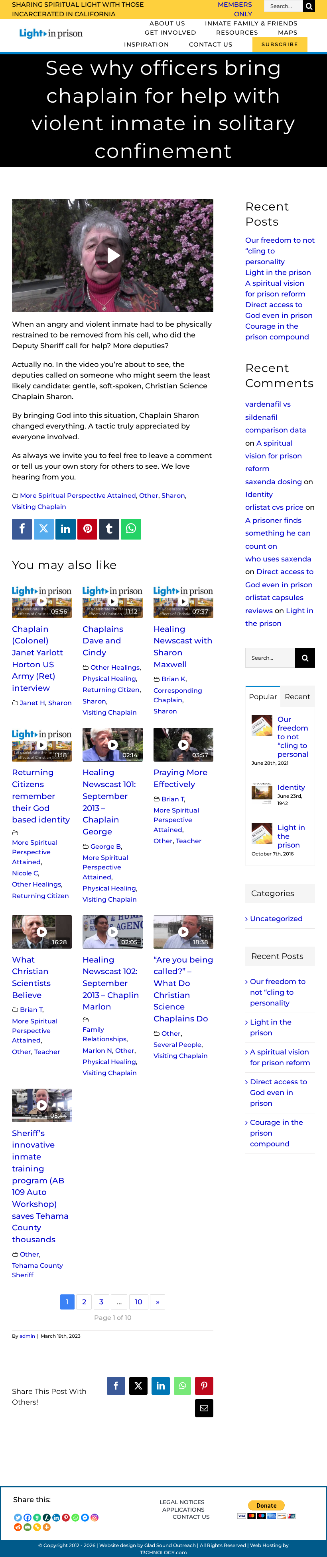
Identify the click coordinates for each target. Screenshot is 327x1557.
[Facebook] (22, 529)
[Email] (28, 1527)
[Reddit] (18, 1527)
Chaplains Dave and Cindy (103, 640)
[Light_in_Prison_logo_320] (51, 30)
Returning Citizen (111, 690)
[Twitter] (44, 529)
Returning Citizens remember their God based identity (41, 796)
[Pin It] (87, 529)
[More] (47, 1527)
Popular (263, 696)
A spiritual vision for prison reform (273, 456)
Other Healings (115, 667)
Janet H (32, 703)
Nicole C (25, 873)
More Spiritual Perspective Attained (78, 495)
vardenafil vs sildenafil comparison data (275, 417)
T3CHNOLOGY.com (163, 1552)
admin (27, 1336)
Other (148, 495)
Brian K (173, 679)
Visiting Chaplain (39, 507)
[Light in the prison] (262, 828)
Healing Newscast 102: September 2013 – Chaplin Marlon (111, 983)
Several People (177, 1044)
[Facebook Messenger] (85, 1518)
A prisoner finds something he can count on (278, 533)
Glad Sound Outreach (170, 1545)
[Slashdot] (47, 1518)
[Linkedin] (65, 529)
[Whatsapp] (75, 1518)
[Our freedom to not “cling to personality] (262, 720)
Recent (297, 696)
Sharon (173, 495)
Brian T (173, 799)
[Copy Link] (37, 1527)
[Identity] (262, 788)
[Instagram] (94, 1518)
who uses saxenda (278, 559)
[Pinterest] (66, 1518)
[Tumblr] (109, 529)
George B (106, 846)
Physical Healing (109, 678)
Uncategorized (276, 918)
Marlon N (97, 1050)
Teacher (189, 841)
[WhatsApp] (131, 529)
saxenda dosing (273, 481)
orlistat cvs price (274, 507)
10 (138, 1302)
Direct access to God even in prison (278, 1093)
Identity (259, 494)
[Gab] (37, 1518)
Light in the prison (278, 272)
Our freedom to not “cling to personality (293, 737)
